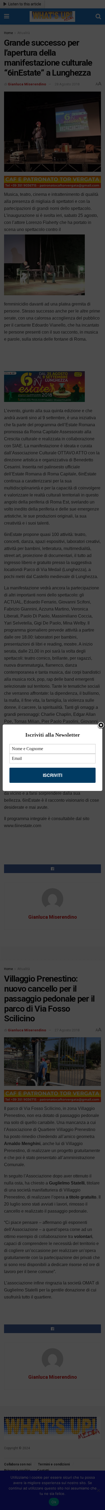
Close (101, 726)
